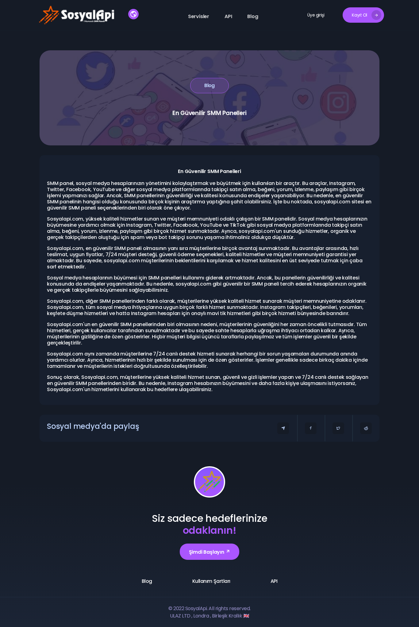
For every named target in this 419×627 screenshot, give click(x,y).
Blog (252, 16)
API (228, 16)
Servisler (198, 16)
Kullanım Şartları (211, 581)
